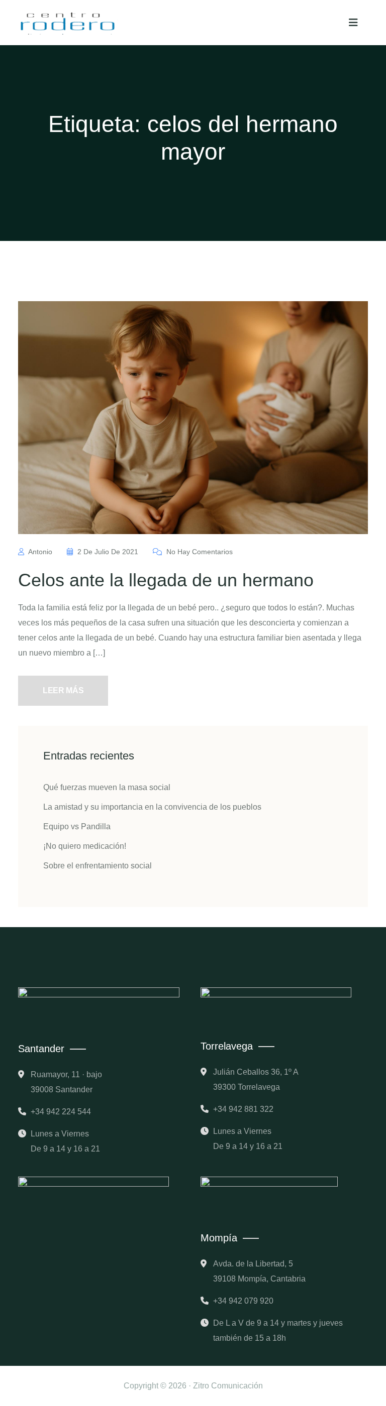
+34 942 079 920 (243, 1301)
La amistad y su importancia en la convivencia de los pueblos (152, 807)
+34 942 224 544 (61, 1111)
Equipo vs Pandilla (77, 826)
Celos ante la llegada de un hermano (166, 580)
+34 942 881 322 (243, 1109)
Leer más (63, 690)
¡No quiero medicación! (84, 846)
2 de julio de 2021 (107, 552)
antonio (40, 552)
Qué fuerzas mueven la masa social (106, 787)
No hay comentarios (198, 552)
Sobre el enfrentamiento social (97, 865)
